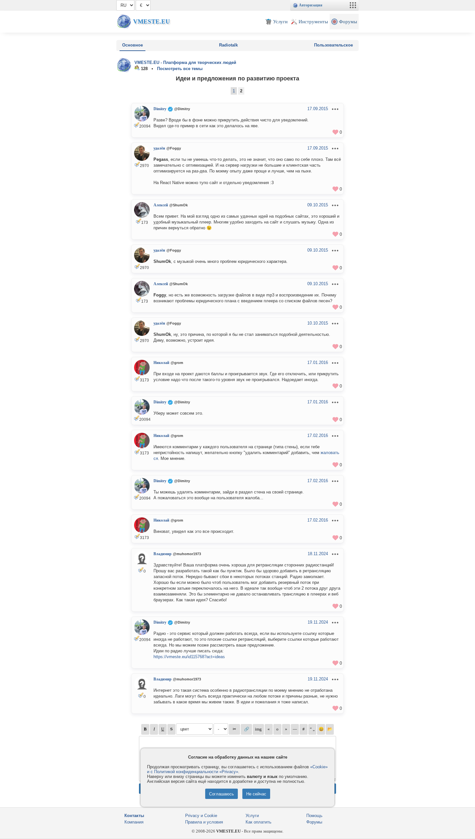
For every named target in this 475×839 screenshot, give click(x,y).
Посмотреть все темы (180, 68)
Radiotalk (228, 45)
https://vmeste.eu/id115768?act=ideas (189, 656)
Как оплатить (258, 822)
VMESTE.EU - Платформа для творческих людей (185, 62)
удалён (159, 148)
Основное (132, 45)
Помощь (314, 815)
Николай (161, 362)
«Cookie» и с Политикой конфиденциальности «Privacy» (237, 769)
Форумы (314, 822)
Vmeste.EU (151, 21)
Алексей (160, 205)
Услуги (252, 815)
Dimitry (159, 109)
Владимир (162, 554)
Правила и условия (204, 822)
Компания (133, 822)
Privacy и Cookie (201, 815)
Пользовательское (333, 45)
